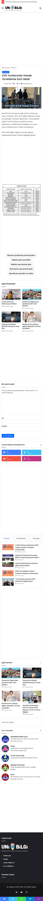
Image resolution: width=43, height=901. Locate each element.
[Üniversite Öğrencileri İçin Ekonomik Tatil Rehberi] (31, 294)
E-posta (4, 426)
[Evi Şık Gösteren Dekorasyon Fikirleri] (11, 294)
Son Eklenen (21, 538)
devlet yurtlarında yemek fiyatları (21, 255)
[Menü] (3, 8)
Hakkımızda (7, 855)
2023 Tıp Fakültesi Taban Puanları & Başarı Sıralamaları (26, 572)
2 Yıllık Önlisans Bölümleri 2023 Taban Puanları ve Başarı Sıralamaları (27, 547)
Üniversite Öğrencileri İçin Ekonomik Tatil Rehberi (21, 2)
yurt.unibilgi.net (8, 866)
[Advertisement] (21, 40)
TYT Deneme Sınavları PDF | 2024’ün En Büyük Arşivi (25, 580)
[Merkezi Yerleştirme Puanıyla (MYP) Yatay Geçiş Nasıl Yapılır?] (8, 557)
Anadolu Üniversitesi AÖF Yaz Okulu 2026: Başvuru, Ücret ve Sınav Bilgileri (31, 708)
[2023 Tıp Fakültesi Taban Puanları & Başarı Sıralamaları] (8, 573)
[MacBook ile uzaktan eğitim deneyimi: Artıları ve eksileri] (31, 317)
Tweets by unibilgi (7, 722)
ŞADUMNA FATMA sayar (19, 737)
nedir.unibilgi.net (8, 862)
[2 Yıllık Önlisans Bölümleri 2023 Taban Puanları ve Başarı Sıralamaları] (8, 547)
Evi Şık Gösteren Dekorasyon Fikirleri (9, 303)
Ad (3, 418)
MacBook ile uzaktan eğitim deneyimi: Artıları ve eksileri (31, 326)
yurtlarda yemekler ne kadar (21, 273)
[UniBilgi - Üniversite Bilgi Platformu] (13, 8)
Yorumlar (36, 538)
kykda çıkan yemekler (22, 260)
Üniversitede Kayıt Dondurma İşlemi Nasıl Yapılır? (26, 564)
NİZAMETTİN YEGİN (18, 765)
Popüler (6, 538)
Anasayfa (6, 68)
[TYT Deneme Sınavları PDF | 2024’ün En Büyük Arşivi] (8, 582)
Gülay (13, 746)
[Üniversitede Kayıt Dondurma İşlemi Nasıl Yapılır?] (8, 565)
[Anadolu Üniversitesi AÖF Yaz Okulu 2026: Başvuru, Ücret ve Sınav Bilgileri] (32, 697)
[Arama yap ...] (40, 8)
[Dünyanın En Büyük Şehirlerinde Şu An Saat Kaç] (11, 317)
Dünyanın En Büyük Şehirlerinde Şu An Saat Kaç (10, 326)
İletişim (5, 859)
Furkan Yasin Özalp (17, 755)
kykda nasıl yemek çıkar (21, 264)
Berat (12, 774)
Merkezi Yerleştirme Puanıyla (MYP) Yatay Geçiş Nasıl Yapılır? (27, 556)
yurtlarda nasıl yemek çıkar (22, 269)
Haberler (14, 68)
